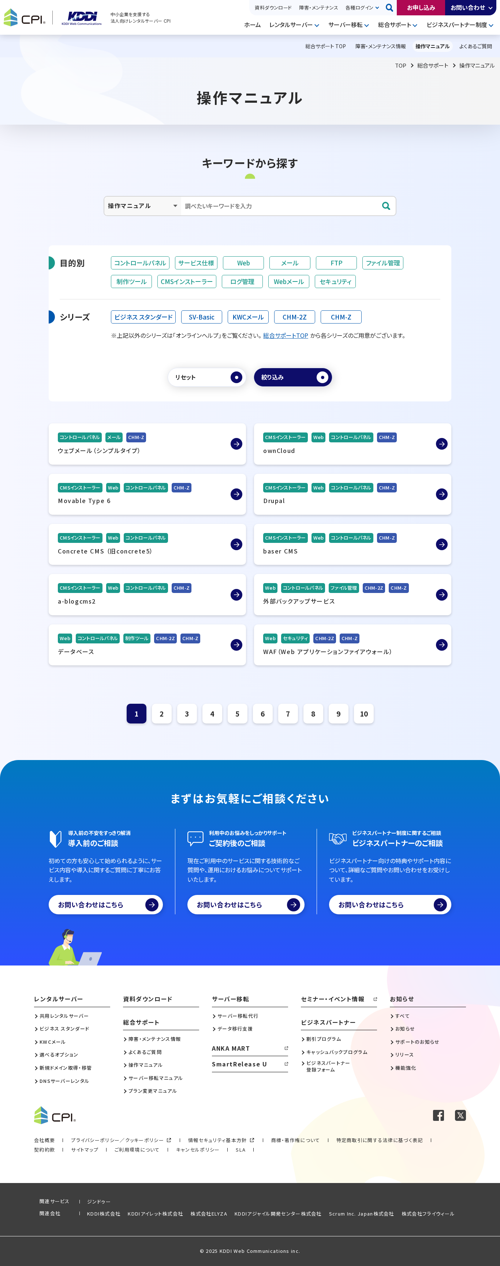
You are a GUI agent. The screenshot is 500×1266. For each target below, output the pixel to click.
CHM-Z (341, 316)
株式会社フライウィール (428, 1213)
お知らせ (402, 999)
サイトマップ (84, 1149)
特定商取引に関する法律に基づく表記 (379, 1140)
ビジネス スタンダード (143, 316)
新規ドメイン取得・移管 (66, 1068)
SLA (241, 1149)
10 (364, 713)
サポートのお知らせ (417, 1042)
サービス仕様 (196, 262)
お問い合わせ (468, 7)
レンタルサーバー (291, 24)
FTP (337, 262)
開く (491, 8)
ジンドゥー (99, 1201)
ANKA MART (231, 1048)
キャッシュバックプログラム (336, 1052)
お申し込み (421, 7)
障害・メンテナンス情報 (154, 1039)
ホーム (252, 24)
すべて (402, 1016)
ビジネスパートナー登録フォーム (328, 1066)
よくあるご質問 (145, 1052)
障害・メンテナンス (318, 7)
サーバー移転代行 (237, 1016)
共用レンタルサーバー (64, 1016)
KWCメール (248, 316)
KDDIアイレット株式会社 (155, 1213)
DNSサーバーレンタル (64, 1081)
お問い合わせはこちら (91, 904)
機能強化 (405, 1068)
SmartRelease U (239, 1064)
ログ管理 (242, 281)
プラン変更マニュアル (152, 1091)
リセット (185, 377)
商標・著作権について (295, 1140)
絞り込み (272, 377)
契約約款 (44, 1149)
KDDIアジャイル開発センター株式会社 (278, 1213)
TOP (400, 65)
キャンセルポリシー (198, 1149)
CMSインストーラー (187, 281)
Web (243, 262)
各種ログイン (359, 7)
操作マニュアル (145, 1065)
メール (290, 262)
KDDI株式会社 (103, 1213)
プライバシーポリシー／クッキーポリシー (117, 1140)
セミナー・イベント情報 (333, 999)
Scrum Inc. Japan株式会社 (361, 1213)
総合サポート (394, 24)
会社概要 (44, 1140)
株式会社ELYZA (208, 1213)
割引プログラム (323, 1039)
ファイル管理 (383, 262)
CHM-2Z (295, 316)
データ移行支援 (235, 1028)
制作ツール (131, 281)
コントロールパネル (140, 262)
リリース (404, 1054)
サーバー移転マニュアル (155, 1078)
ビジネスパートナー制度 (456, 24)
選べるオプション (59, 1054)
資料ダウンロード (273, 7)
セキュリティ (335, 281)
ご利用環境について (137, 1149)
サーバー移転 (345, 24)
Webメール (289, 281)
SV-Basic (201, 316)
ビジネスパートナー (328, 1022)
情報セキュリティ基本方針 (217, 1140)
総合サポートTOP (285, 335)
